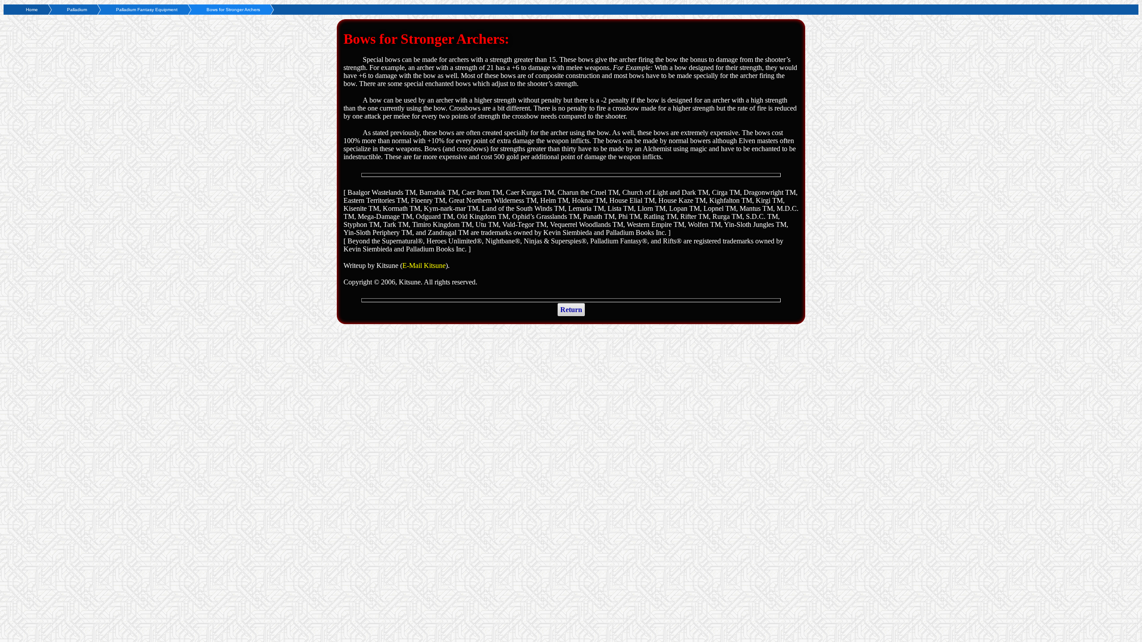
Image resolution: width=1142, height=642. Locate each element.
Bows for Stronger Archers (233, 9)
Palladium (77, 9)
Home (32, 9)
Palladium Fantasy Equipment (147, 9)
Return (571, 309)
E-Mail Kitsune (424, 265)
